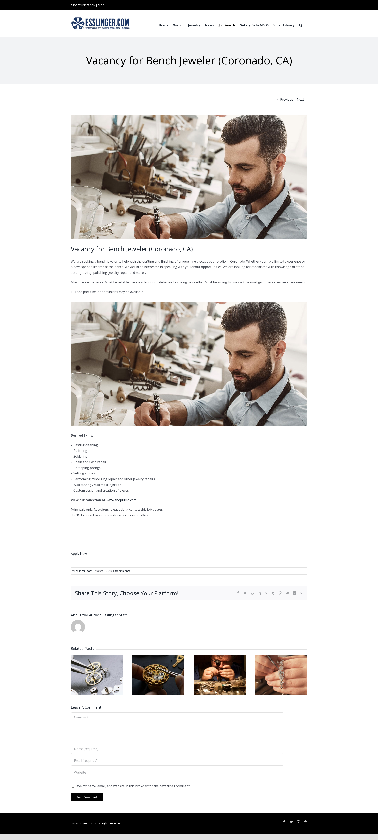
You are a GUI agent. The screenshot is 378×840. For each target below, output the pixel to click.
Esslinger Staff (83, 571)
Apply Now (79, 553)
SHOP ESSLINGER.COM (83, 5)
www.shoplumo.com (121, 500)
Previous (286, 99)
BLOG (101, 5)
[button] (300, 25)
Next (300, 99)
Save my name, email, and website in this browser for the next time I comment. (132, 786)
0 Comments (122, 571)
